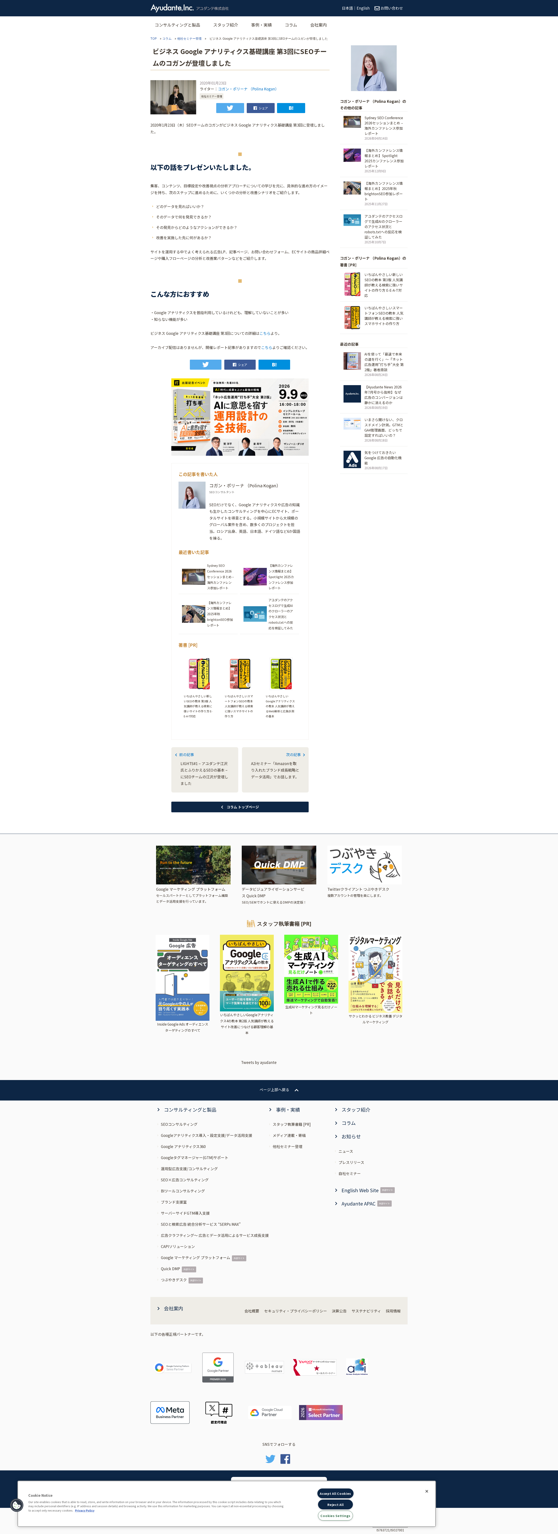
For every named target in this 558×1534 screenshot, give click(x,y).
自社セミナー (350, 1173)
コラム (291, 25)
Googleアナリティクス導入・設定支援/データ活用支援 (206, 1135)
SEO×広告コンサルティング (185, 1179)
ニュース (346, 1151)
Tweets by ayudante (259, 1062)
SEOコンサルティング (179, 1124)
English (363, 8)
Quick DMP (170, 1268)
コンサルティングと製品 (177, 25)
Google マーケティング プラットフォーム (195, 1257)
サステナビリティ (366, 1311)
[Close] (427, 1491)
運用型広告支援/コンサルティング (189, 1168)
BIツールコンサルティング (183, 1191)
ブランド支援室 (174, 1202)
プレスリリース (351, 1162)
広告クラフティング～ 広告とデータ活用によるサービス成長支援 (215, 1235)
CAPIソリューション (178, 1246)
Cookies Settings (335, 1515)
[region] (226, 1504)
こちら (264, 333)
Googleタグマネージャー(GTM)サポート (194, 1157)
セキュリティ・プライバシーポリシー (295, 1311)
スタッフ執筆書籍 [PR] (292, 1124)
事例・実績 (261, 25)
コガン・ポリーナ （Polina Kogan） (248, 88)
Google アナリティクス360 (183, 1146)
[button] (17, 1505)
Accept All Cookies (335, 1493)
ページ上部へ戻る (274, 1089)
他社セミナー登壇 (189, 38)
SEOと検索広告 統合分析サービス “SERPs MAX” (201, 1224)
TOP (153, 38)
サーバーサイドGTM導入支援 (185, 1213)
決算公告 (339, 1311)
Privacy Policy (84, 1510)
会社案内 (318, 25)
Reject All (335, 1504)
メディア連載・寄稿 (289, 1135)
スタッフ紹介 (225, 25)
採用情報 (393, 1311)
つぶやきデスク (174, 1279)
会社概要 (251, 1311)
